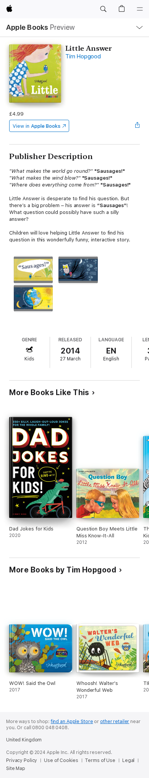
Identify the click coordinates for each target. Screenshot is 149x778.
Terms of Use (100, 760)
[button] (103, 9)
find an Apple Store (72, 721)
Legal (128, 760)
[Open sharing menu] (137, 125)
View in (36, 126)
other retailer (114, 721)
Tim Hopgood (82, 56)
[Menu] (140, 9)
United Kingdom (24, 740)
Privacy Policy (21, 760)
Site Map (15, 768)
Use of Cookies (61, 760)
